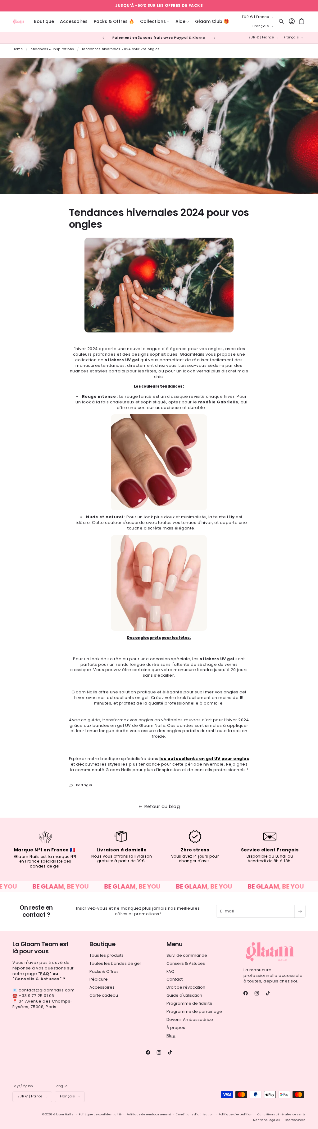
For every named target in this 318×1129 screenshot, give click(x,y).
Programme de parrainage (194, 1011)
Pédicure (98, 979)
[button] (154, 21)
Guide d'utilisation (184, 995)
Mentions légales (266, 1120)
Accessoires (102, 987)
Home (17, 49)
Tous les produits (106, 955)
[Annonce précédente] (103, 38)
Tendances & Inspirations (51, 49)
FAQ (170, 971)
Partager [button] (84, 785)
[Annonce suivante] (214, 38)
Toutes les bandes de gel (115, 963)
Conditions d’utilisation (195, 1114)
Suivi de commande (186, 955)
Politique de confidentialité (100, 1114)
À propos (175, 1027)
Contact (174, 979)
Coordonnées (295, 1120)
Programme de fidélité (189, 1003)
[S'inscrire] (299, 911)
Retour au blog (162, 806)
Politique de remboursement (148, 1114)
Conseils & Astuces (185, 963)
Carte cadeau (103, 995)
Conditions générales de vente (281, 1114)
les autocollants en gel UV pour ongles (204, 758)
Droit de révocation (185, 987)
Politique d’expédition (235, 1114)
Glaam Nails (63, 1114)
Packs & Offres (104, 971)
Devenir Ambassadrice (189, 1019)
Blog (170, 1035)
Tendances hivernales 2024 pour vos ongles (121, 49)
